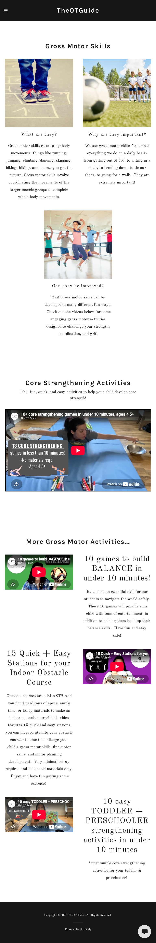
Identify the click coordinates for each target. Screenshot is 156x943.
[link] (78, 11)
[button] (9, 10)
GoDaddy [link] (85, 929)
